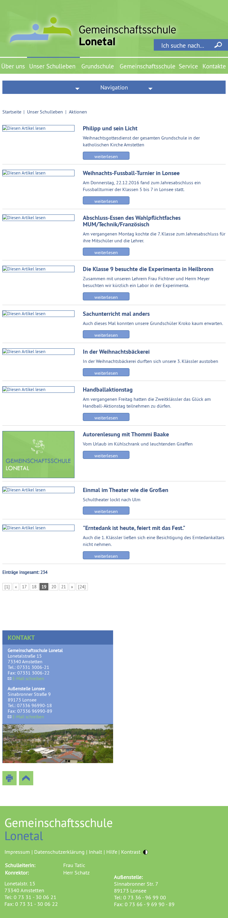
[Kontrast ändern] (145, 852)
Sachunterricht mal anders (116, 314)
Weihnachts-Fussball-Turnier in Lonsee (131, 173)
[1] (7, 586)
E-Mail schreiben (28, 678)
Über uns (13, 66)
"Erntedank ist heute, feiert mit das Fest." (134, 528)
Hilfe (111, 851)
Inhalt (95, 851)
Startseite (11, 112)
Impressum (17, 851)
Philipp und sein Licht (110, 128)
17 (24, 586)
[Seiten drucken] (9, 778)
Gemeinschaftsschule (147, 66)
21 (63, 586)
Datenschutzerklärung (59, 851)
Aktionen (78, 112)
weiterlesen (106, 156)
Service (188, 66)
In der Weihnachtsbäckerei (116, 351)
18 (34, 586)
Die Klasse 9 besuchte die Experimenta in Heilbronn (148, 269)
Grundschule (97, 66)
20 (53, 586)
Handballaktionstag (108, 389)
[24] (82, 586)
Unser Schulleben (52, 66)
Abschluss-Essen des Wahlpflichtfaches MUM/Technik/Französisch (131, 221)
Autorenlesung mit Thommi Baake (126, 434)
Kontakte (214, 66)
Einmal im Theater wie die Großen (125, 490)
